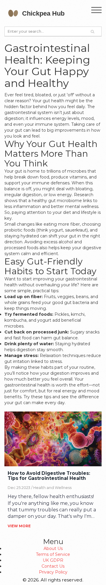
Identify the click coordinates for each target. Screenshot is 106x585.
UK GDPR (53, 560)
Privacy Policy (53, 572)
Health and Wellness (52, 487)
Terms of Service (53, 554)
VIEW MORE (19, 526)
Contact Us (53, 566)
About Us (53, 548)
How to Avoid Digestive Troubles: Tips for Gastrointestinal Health (49, 476)
